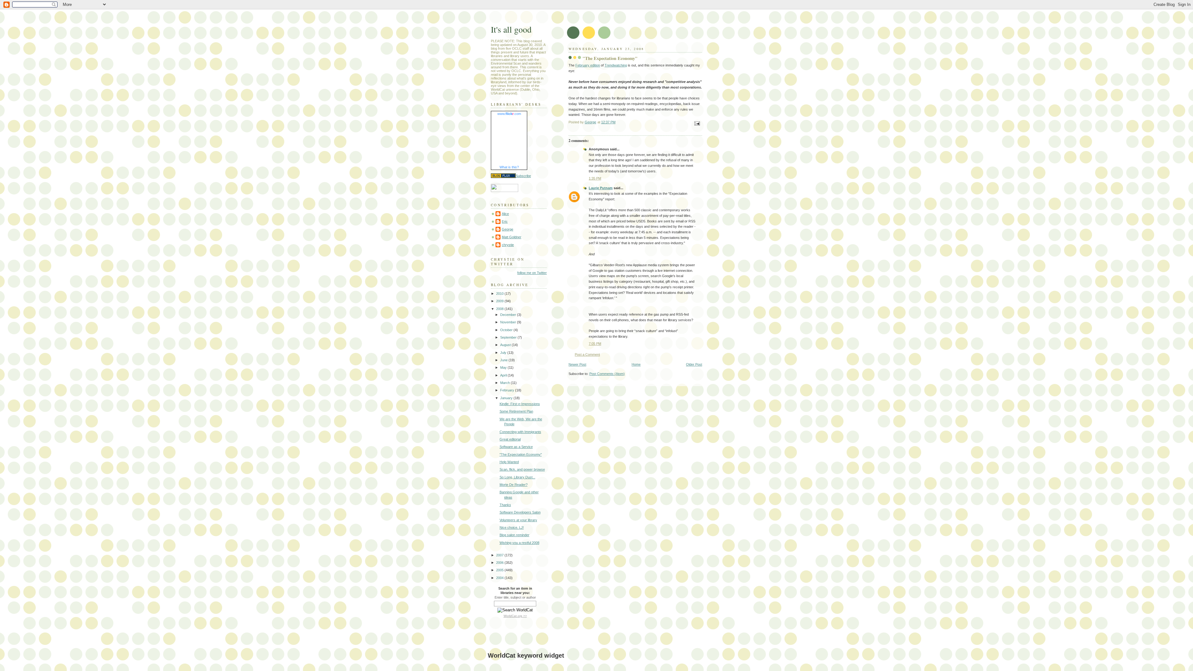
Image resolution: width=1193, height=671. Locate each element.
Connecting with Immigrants (520, 432)
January (507, 398)
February (507, 390)
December (508, 315)
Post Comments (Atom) (607, 374)
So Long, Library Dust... (517, 477)
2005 (500, 570)
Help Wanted (509, 462)
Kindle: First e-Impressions (520, 404)
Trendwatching (616, 65)
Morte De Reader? (514, 484)
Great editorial (510, 439)
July (503, 352)
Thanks (505, 505)
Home (636, 364)
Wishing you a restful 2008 (519, 543)
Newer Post (577, 364)
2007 (500, 555)
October (507, 330)
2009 (500, 301)
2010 (500, 293)
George (507, 229)
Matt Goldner (511, 237)
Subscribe (523, 176)
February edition (587, 65)
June (504, 360)
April (504, 375)
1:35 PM (595, 178)
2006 (500, 562)
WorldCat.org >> (515, 616)
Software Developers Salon (520, 512)
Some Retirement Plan (516, 411)
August (506, 345)
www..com (509, 114)
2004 (500, 578)
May (504, 367)
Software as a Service (516, 447)
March (505, 383)
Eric (505, 221)
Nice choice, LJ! (512, 527)
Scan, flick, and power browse (522, 469)
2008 (500, 309)
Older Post (694, 364)
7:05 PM (595, 343)
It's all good (511, 29)
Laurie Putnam (601, 188)
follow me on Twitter (532, 273)
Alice (505, 214)
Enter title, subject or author (515, 597)
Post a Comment (587, 354)
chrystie (508, 245)
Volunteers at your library (518, 520)
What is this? (509, 167)
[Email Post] (696, 123)
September (509, 337)
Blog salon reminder (514, 535)
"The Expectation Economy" (521, 454)
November (508, 322)
